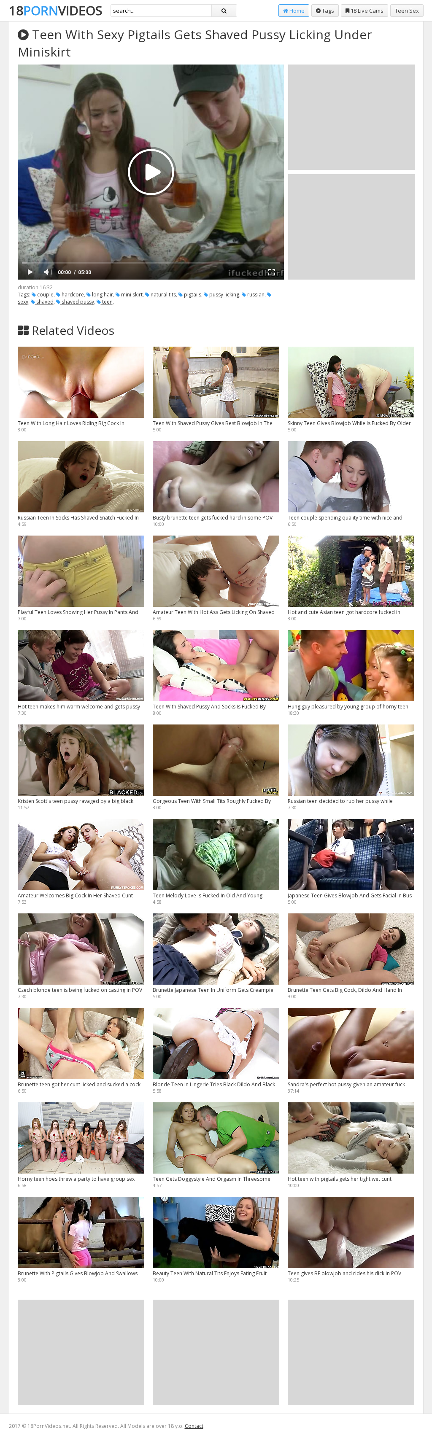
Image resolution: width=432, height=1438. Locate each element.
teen (107, 301)
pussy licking (223, 294)
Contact (194, 1426)
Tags (327, 10)
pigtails (192, 294)
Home (296, 10)
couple (45, 294)
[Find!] (224, 10)
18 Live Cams (366, 10)
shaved (44, 301)
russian (255, 294)
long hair (102, 294)
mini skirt (131, 294)
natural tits (162, 294)
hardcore (72, 294)
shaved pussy (77, 301)
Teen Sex (407, 10)
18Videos (55, 10)
